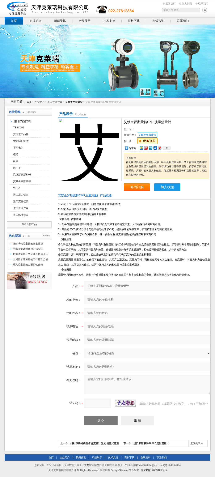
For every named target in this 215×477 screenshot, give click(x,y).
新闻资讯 (60, 20)
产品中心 (39, 102)
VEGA (16, 188)
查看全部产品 (29, 224)
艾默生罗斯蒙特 (22, 181)
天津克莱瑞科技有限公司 (70, 8)
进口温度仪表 (20, 214)
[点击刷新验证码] (125, 403)
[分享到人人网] (155, 147)
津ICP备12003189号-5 (154, 470)
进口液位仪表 (20, 208)
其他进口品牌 (20, 134)
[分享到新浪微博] (145, 147)
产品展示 (84, 20)
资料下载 (134, 20)
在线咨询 (158, 20)
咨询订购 (137, 187)
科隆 (15, 161)
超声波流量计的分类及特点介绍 (30, 254)
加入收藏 (187, 3)
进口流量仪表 (20, 201)
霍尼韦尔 (18, 147)
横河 (15, 154)
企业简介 (35, 20)
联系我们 (203, 3)
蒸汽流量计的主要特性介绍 (28, 264)
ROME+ (46, 236)
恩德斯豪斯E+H (22, 174)
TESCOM (18, 127)
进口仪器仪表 (54, 102)
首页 (14, 20)
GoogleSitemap (119, 470)
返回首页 (170, 3)
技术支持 (109, 20)
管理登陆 (134, 470)
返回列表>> (196, 443)
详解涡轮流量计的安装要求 (28, 243)
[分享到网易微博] (159, 147)
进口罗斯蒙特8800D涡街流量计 (151, 443)
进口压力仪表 (20, 194)
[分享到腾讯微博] (150, 147)
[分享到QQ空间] (141, 147)
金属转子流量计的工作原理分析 (30, 259)
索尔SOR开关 (21, 141)
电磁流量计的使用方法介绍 (28, 248)
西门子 (17, 167)
